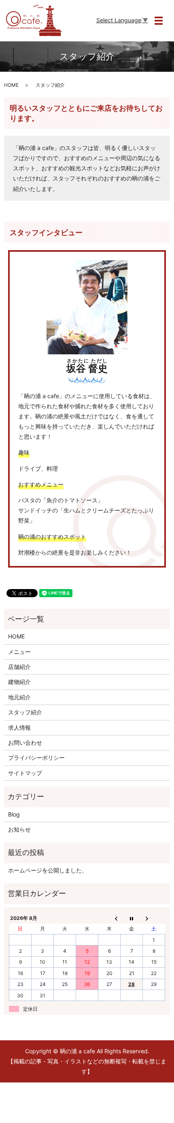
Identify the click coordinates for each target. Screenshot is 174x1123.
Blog (14, 814)
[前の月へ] (109, 918)
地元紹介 (19, 697)
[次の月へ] (154, 918)
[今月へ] (132, 918)
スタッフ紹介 (25, 712)
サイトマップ (25, 772)
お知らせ (19, 829)
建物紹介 (19, 681)
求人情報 (19, 727)
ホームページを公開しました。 (47, 870)
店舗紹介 (19, 666)
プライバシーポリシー (36, 757)
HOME (11, 85)
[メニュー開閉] (159, 21)
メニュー (19, 651)
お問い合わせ (25, 742)
